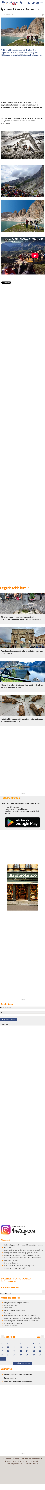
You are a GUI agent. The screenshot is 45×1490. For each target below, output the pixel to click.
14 (27, 1347)
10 (2, 1347)
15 (34, 1347)
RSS (22, 1463)
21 (27, 1351)
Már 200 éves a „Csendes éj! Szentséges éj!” (19, 1265)
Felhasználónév (5, 1007)
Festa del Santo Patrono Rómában (18, 1382)
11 (8, 1347)
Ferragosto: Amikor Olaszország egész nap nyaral (21, 1253)
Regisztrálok (4, 1024)
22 (34, 1351)
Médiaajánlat (13, 1463)
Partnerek (34, 1461)
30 (40, 1355)
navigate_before (2, 1336)
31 (2, 1359)
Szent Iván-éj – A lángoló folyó (14, 1268)
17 (2, 1351)
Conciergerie (8, 1313)
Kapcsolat (23, 1461)
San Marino (8, 1308)
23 (40, 1351)
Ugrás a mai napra (22, 1363)
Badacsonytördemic (11, 1305)
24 (2, 1355)
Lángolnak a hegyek (11, 1260)
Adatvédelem (32, 1463)
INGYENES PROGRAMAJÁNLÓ (16, 1278)
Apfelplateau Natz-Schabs (13, 1323)
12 (14, 1347)
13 (21, 1347)
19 (14, 1351)
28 (27, 1355)
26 (14, 1355)
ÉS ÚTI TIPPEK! (8, 1281)
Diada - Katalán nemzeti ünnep (14, 1310)
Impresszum (10, 1461)
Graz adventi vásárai (11, 1263)
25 (8, 1355)
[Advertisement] (22, 78)
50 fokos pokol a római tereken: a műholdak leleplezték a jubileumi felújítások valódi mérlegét (21, 618)
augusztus (9, 1336)
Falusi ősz (7, 1247)
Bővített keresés (6, 1294)
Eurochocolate (10, 1378)
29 (34, 1355)
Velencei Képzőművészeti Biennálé (18, 1374)
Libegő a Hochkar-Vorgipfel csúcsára (16, 1303)
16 (40, 1347)
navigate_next (43, 1291)
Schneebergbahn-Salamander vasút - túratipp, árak (21, 1321)
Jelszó (2, 1012)
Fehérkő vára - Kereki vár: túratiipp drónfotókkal (20, 1315)
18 (8, 1351)
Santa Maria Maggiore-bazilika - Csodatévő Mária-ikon (22, 1318)
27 (21, 1355)
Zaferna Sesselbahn (11, 1326)
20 (21, 1351)
